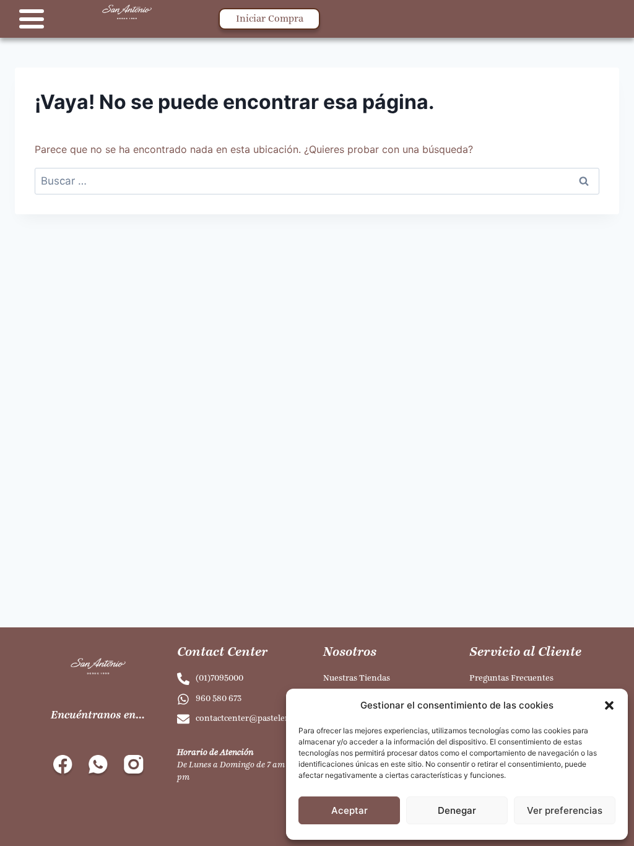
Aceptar (349, 810)
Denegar (457, 810)
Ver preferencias (564, 810)
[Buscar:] (317, 181)
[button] (609, 705)
